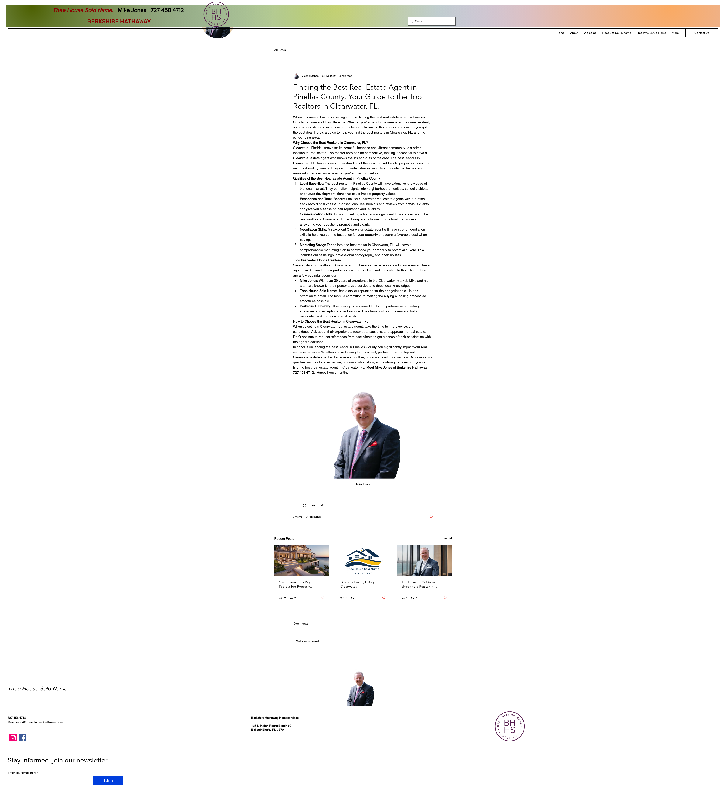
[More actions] (430, 76)
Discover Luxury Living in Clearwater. (358, 584)
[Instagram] (13, 737)
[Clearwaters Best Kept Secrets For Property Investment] (301, 560)
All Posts (280, 50)
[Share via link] (322, 505)
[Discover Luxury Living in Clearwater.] (363, 560)
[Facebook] (22, 737)
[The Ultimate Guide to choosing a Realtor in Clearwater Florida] (424, 560)
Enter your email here (22, 772)
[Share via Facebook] (295, 505)
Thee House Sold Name (37, 688)
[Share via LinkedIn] (313, 505)
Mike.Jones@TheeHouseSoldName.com (35, 722)
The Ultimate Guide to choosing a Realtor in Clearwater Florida (418, 584)
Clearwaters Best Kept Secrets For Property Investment (295, 584)
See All (448, 537)
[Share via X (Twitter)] (304, 505)
